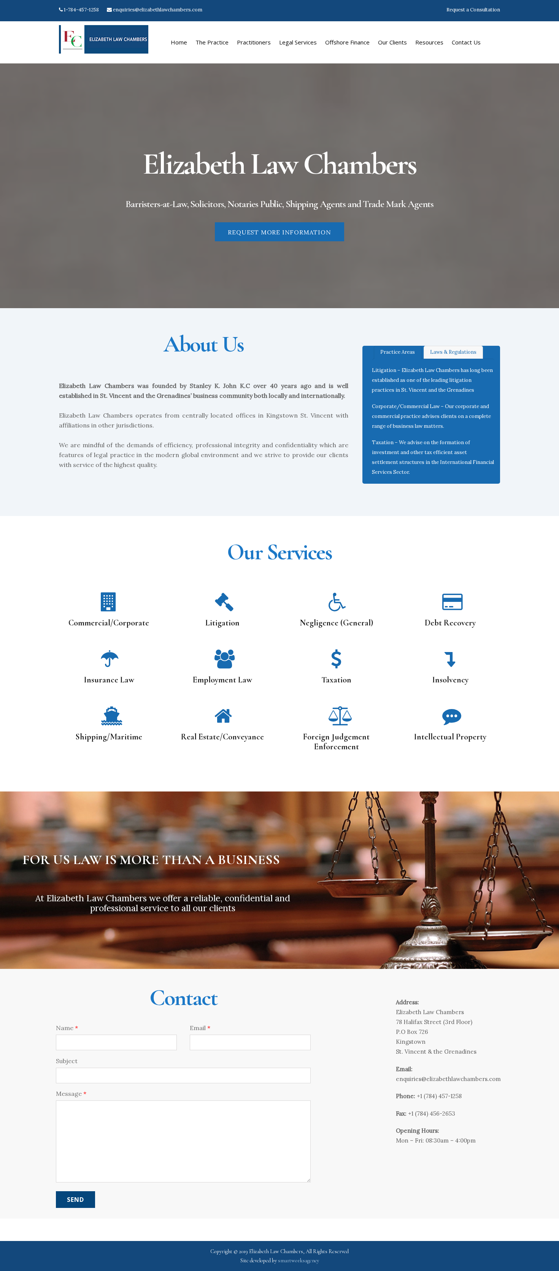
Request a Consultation (473, 9)
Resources (429, 42)
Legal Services (298, 42)
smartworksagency (298, 1260)
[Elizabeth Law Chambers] (103, 49)
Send (75, 1199)
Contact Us (466, 42)
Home (179, 42)
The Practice (212, 42)
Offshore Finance (347, 42)
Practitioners (254, 42)
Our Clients (392, 42)
